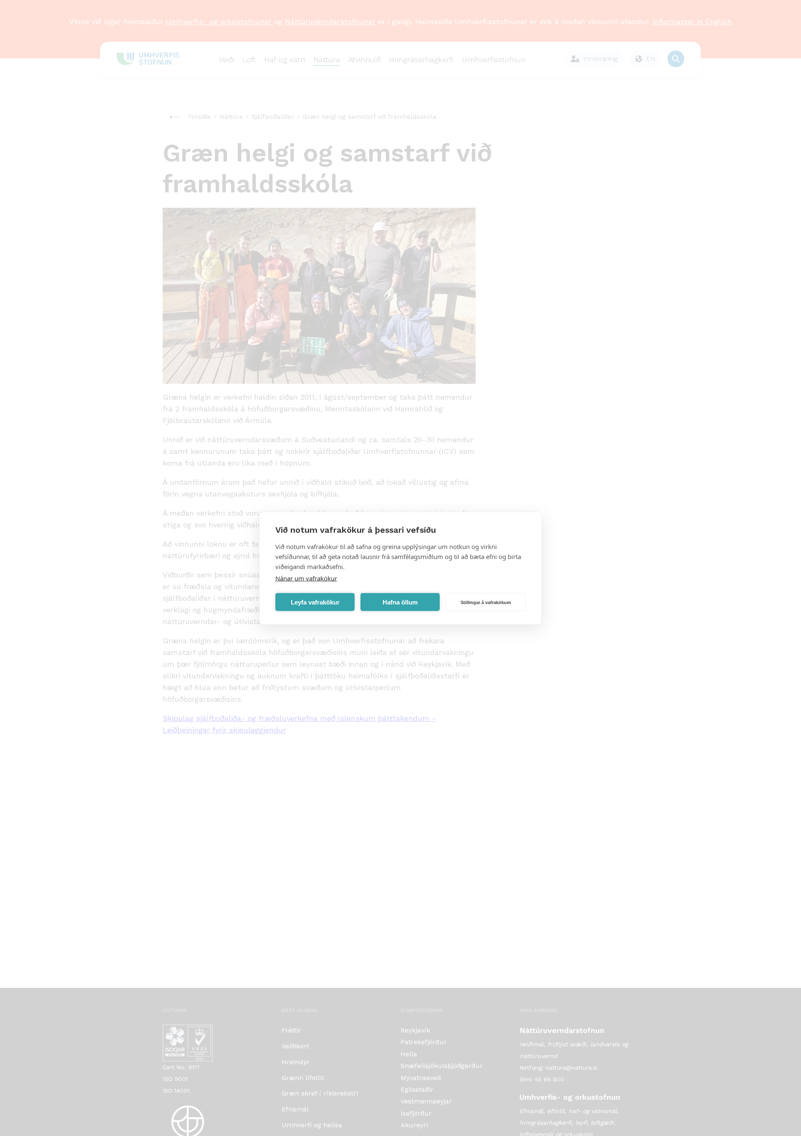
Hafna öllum (400, 601)
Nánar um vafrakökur (306, 578)
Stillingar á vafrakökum (486, 602)
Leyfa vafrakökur (315, 601)
